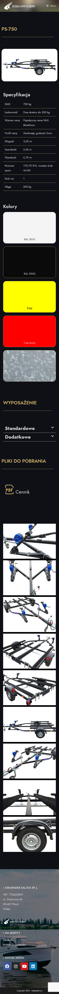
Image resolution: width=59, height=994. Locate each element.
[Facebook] (7, 966)
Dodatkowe (18, 437)
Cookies (7, 940)
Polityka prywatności (14, 945)
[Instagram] (16, 966)
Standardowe (20, 428)
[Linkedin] (33, 966)
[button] (29, 428)
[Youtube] (24, 966)
